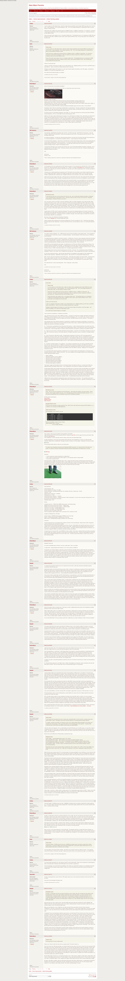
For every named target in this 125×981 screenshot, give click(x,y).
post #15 (73, 435)
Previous (34, 21)
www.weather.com (80, 167)
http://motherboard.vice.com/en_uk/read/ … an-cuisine (80, 705)
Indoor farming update (53, 19)
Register (53, 10)
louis (31, 43)
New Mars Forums (36, 5)
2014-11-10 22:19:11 (48, 670)
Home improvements (39, 19)
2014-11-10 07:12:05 (48, 604)
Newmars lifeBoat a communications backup (68, 8)
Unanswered (93, 13)
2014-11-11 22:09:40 (48, 936)
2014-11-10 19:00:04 (48, 645)
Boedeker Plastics (47, 399)
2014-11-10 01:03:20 (48, 563)
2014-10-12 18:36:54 (48, 231)
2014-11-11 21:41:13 (48, 888)
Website (32, 91)
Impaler (31, 563)
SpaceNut (32, 874)
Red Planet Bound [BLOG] (53, 8)
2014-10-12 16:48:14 (48, 191)
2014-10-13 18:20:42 (48, 386)
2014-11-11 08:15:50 (48, 813)
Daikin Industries (47, 400)
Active (89, 13)
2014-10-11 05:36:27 (48, 23)
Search (47, 10)
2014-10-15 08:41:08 (48, 484)
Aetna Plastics (47, 398)
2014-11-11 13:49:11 (48, 839)
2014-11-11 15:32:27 (48, 860)
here (59, 440)
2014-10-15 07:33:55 (48, 431)
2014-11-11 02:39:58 (48, 714)
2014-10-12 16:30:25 (48, 163)
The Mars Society (43, 8)
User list (36, 10)
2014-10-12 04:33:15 (48, 43)
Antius (31, 23)
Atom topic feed (93, 975)
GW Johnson (33, 130)
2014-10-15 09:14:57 (48, 540)
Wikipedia (52, 218)
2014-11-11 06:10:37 (48, 800)
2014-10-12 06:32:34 (48, 83)
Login (58, 10)
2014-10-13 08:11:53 (48, 279)
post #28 (50, 436)
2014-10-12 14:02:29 (48, 130)
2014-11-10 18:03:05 (48, 623)
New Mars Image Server (83, 8)
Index (30, 10)
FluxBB (94, 976)
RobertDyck (33, 83)
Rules (41, 10)
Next (49, 21)
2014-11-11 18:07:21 (48, 874)
